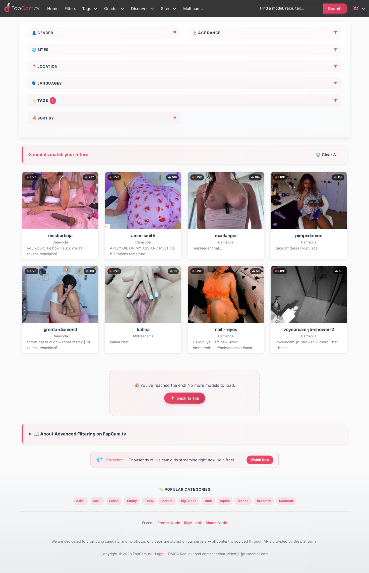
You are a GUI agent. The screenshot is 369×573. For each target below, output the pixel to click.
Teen (149, 501)
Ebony (132, 501)
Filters (70, 8)
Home (52, 8)
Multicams (193, 8)
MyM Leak (193, 523)
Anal (208, 501)
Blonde (243, 501)
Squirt (224, 501)
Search (335, 8)
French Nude (168, 523)
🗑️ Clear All (327, 154)
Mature (167, 501)
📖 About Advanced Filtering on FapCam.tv (80, 433)
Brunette (264, 501)
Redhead (286, 501)
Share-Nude (216, 523)
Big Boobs (188, 501)
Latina (113, 501)
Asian (80, 501)
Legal (159, 554)
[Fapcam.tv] (22, 8)
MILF (97, 501)
